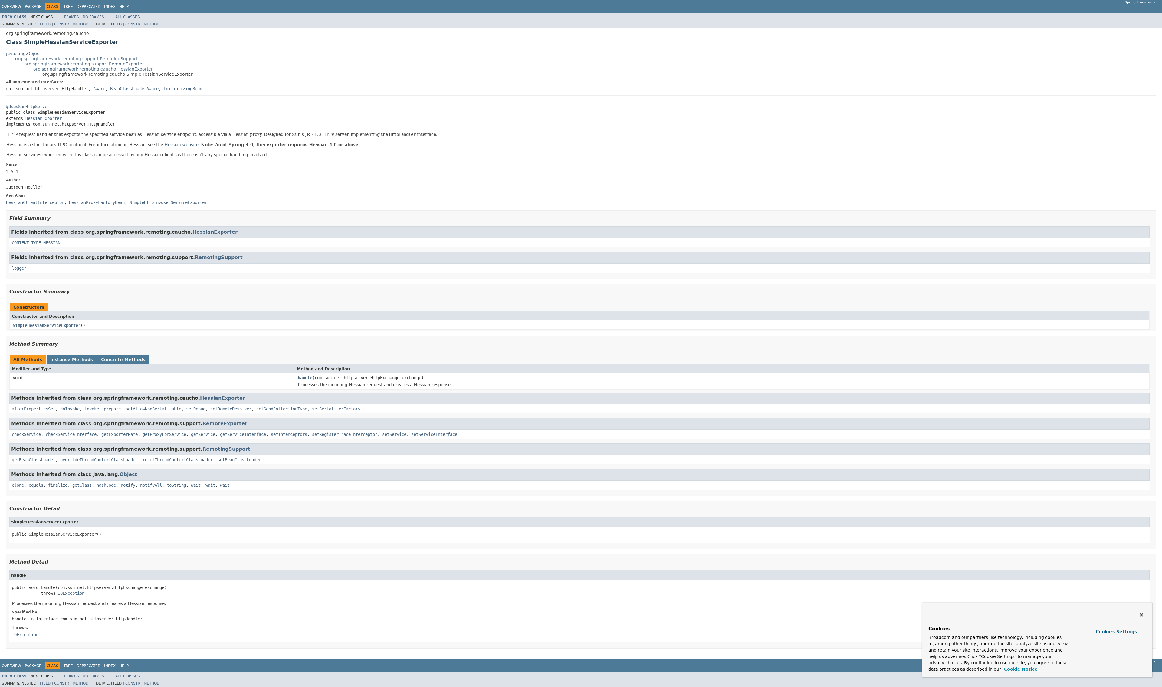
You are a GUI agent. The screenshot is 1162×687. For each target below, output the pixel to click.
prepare (112, 408)
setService (394, 434)
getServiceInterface (243, 434)
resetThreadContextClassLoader (178, 459)
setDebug (195, 408)
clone (18, 485)
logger (19, 268)
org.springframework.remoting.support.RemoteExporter (84, 63)
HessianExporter (43, 118)
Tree (68, 7)
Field (45, 24)
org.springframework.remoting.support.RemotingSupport (76, 58)
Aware (99, 88)
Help (124, 7)
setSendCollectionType (281, 408)
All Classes (127, 17)
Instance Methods (71, 359)
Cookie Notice (1020, 669)
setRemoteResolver (230, 408)
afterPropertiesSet (33, 408)
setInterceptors (289, 434)
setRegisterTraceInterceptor (344, 434)
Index (110, 7)
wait (196, 485)
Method (80, 24)
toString (176, 485)
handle (305, 377)
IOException (71, 593)
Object (128, 474)
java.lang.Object (23, 53)
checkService (26, 434)
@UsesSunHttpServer (28, 106)
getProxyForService (164, 434)
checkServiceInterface (71, 434)
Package (33, 7)
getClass (82, 485)
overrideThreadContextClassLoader (99, 459)
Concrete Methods (123, 359)
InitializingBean (182, 88)
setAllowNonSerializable (153, 408)
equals (36, 485)
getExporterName (119, 434)
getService (203, 434)
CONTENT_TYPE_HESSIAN (36, 242)
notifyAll (151, 485)
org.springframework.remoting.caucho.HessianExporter (93, 69)
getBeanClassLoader (33, 459)
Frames (71, 17)
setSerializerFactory (336, 408)
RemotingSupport (219, 257)
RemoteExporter (224, 423)
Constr (61, 24)
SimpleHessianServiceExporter (46, 325)
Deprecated (88, 7)
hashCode (106, 485)
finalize (57, 485)
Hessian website (181, 144)
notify (128, 485)
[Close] (1141, 615)
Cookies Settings (1116, 631)
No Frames (93, 17)
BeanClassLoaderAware (134, 88)
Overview (11, 7)
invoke (91, 408)
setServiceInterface (434, 434)
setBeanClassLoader (239, 459)
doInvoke (70, 408)
